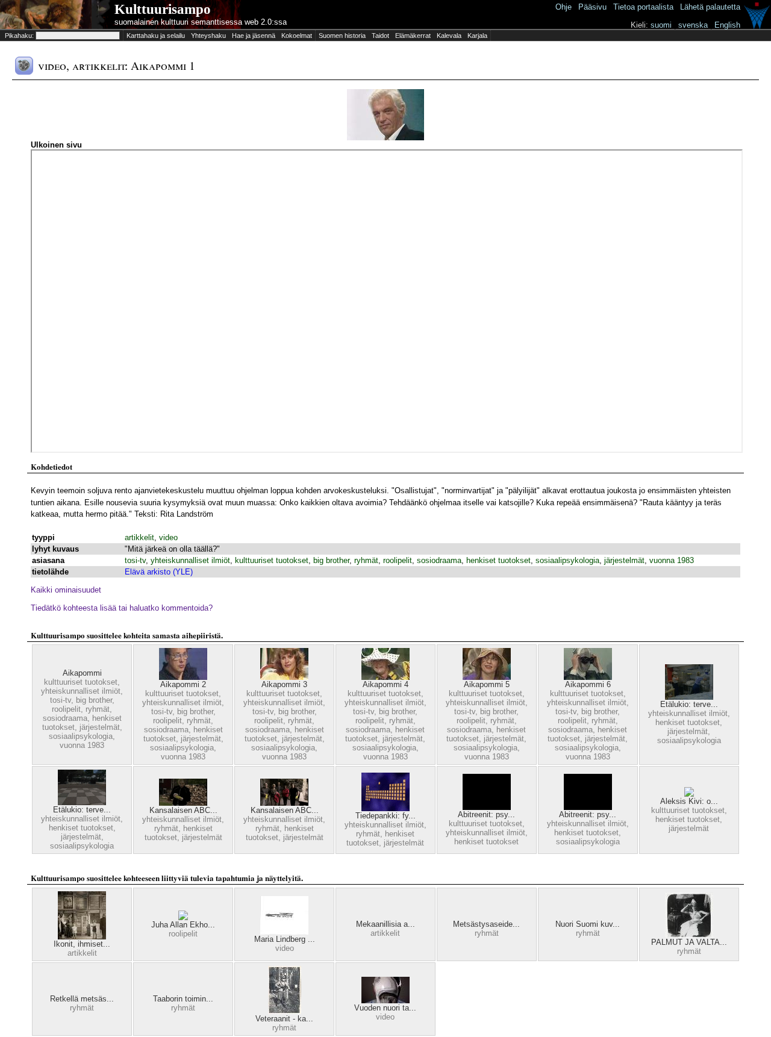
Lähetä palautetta (710, 6)
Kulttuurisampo (162, 9)
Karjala (477, 35)
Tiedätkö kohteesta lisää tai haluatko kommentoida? (122, 607)
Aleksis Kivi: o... (689, 801)
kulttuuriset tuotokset (271, 560)
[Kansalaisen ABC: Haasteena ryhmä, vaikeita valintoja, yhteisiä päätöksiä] (183, 803)
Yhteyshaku (208, 35)
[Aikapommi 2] (183, 677)
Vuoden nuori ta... (385, 1007)
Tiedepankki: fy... (385, 815)
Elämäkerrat (413, 35)
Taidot (380, 35)
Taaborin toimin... (183, 998)
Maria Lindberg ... (284, 939)
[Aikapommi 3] (284, 677)
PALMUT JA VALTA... (689, 942)
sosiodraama (439, 560)
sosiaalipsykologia (567, 560)
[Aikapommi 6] (588, 677)
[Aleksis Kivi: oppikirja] (689, 794)
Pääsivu (592, 6)
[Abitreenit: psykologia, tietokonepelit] (487, 807)
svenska (693, 25)
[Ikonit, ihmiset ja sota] (82, 936)
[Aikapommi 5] (487, 677)
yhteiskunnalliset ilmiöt (190, 560)
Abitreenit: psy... (486, 814)
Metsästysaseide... (486, 924)
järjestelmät (624, 560)
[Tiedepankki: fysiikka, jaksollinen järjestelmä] (385, 808)
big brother (331, 560)
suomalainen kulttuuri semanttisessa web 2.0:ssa (200, 21)
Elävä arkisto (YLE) (159, 571)
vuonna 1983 (671, 560)
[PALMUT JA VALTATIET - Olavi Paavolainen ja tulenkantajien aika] (689, 934)
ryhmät (366, 560)
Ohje (563, 6)
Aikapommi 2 (183, 684)
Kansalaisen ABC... (183, 810)
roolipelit (397, 560)
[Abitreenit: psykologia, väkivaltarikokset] (588, 807)
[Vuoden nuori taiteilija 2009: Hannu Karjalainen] (385, 1000)
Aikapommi (82, 672)
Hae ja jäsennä (253, 35)
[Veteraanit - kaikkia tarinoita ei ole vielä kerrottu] (284, 1011)
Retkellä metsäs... (82, 998)
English (727, 25)
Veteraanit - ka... (284, 1018)
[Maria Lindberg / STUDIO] (284, 931)
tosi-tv (135, 560)
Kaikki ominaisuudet (66, 589)
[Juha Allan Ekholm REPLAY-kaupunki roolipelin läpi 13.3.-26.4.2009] (183, 917)
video (168, 537)
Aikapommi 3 (284, 684)
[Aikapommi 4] (385, 677)
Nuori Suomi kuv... (587, 924)
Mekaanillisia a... (385, 924)
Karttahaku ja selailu (155, 35)
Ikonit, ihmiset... (82, 943)
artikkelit (139, 537)
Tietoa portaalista (643, 6)
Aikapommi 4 (385, 684)
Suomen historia (342, 35)
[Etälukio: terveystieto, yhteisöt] (82, 802)
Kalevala (449, 35)
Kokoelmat (296, 35)
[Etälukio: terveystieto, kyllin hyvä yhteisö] (689, 697)
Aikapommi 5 (487, 684)
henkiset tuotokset (498, 560)
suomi (661, 25)
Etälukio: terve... (689, 704)
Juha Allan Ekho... (183, 924)
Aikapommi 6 (588, 684)
